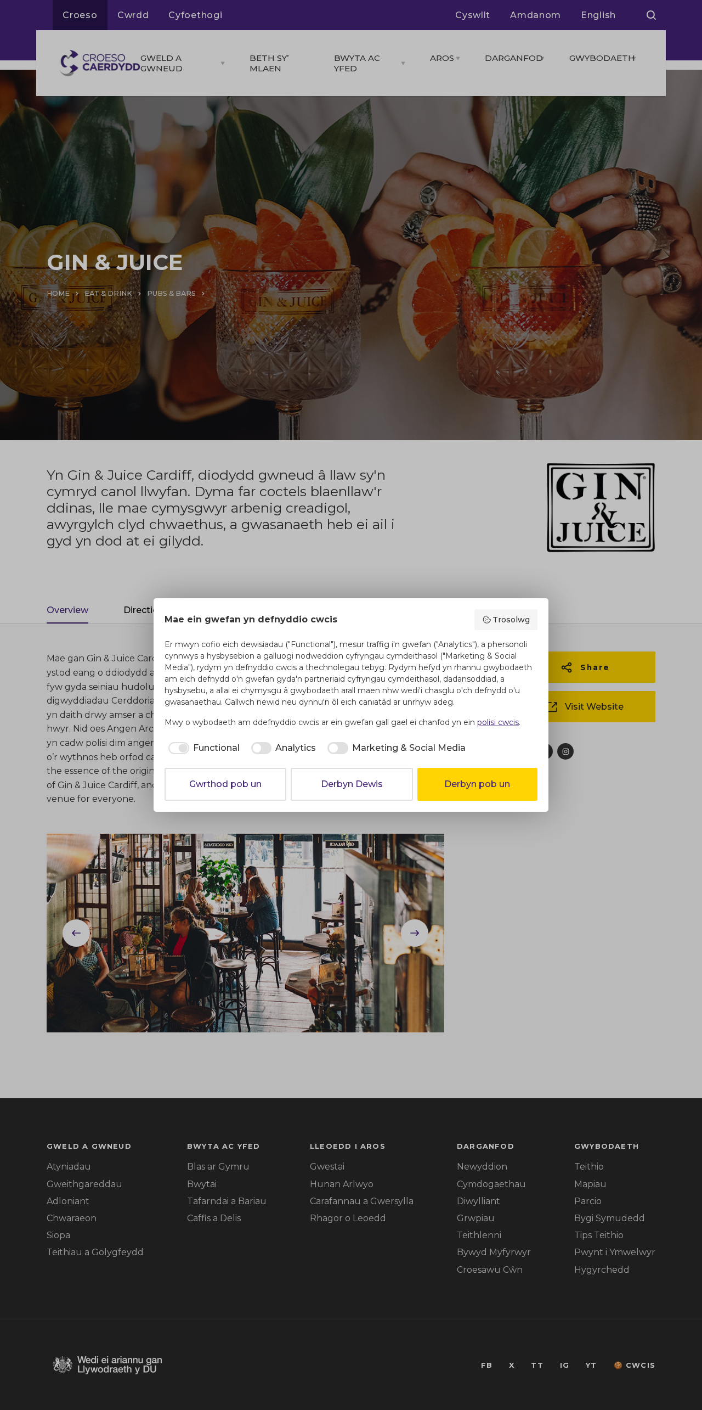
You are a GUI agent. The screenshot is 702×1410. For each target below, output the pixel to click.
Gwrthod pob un (225, 784)
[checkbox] (202, 748)
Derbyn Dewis (352, 784)
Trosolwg (511, 620)
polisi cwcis (498, 722)
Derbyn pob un (477, 784)
